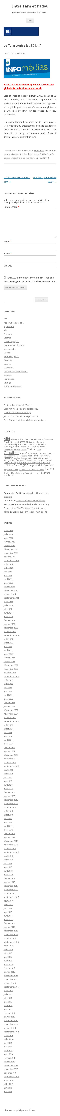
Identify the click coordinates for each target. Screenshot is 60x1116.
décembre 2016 (11, 930)
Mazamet (8, 367)
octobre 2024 (10, 594)
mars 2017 (8, 919)
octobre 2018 (10, 848)
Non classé (39, 150)
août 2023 (8, 639)
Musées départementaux (16, 371)
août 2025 (8, 564)
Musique (8, 375)
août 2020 (8, 769)
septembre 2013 (11, 1076)
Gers (39, 450)
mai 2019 (8, 822)
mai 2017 (8, 912)
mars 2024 (8, 616)
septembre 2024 (11, 597)
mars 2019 (8, 829)
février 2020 (9, 792)
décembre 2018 (11, 841)
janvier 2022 (9, 706)
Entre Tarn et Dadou (30, 6)
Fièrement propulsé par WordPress (19, 1110)
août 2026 (8, 530)
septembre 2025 (11, 560)
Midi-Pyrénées (34, 457)
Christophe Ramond (35, 442)
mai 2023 (8, 646)
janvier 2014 (9, 1061)
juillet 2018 (8, 859)
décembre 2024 (11, 590)
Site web (8, 265)
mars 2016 (8, 964)
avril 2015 (8, 1005)
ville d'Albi (8, 475)
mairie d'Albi (33, 455)
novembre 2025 (11, 553)
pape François (46, 459)
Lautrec (7, 363)
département (39, 446)
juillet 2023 (8, 642)
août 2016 (8, 945)
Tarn (32, 157)
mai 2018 (8, 867)
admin (7, 511)
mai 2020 (8, 781)
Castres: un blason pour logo (17, 412)
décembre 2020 (11, 755)
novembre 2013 (11, 1069)
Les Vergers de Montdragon (15, 456)
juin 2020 (8, 777)
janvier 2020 (9, 796)
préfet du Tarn (11, 465)
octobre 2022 (10, 672)
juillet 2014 (8, 1039)
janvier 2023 (9, 661)
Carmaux (8, 334)
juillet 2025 (8, 567)
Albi (5, 330)
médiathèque (9, 460)
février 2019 (9, 833)
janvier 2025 (9, 586)
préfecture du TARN (25, 462)
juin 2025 (8, 571)
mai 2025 (8, 575)
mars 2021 (8, 743)
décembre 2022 (11, 665)
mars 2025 (8, 582)
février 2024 (9, 620)
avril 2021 (8, 740)
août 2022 (8, 680)
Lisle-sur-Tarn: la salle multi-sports (31, 511)
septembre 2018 (11, 852)
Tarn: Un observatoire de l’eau (30, 500)
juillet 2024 (8, 605)
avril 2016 (8, 960)
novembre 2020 (11, 758)
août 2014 (8, 1035)
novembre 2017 (11, 889)
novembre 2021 (11, 713)
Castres (7, 337)
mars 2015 (8, 1009)
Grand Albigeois (11, 356)
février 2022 (9, 702)
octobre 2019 (10, 807)
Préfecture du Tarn (12, 386)
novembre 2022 (11, 668)
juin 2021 (8, 732)
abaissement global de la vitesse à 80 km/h (29, 154)
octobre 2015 (10, 983)
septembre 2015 (11, 986)
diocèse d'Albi (25, 447)
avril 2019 (8, 826)
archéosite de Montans (32, 439)
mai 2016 (8, 956)
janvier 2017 (9, 927)
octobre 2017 (10, 893)
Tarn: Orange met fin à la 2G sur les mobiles (24, 420)
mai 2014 (8, 1046)
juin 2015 (8, 998)
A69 (5, 319)
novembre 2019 (11, 803)
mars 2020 (8, 788)
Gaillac (7, 352)
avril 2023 (8, 650)
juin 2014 (8, 1043)
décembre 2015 (11, 975)
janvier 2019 (9, 837)
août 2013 (8, 1080)
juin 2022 (8, 687)
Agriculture (9, 326)
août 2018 (8, 855)
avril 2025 (8, 579)
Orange (7, 382)
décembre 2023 (11, 627)
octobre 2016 (10, 938)
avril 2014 (8, 1050)
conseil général (11, 446)
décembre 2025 (11, 549)
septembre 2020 (11, 766)
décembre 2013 (11, 1065)
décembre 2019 (11, 799)
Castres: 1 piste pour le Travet (18, 405)
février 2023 (9, 657)
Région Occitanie (11, 469)
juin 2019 (8, 818)
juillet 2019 (8, 814)
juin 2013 (8, 1087)
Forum (23, 450)
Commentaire (11, 206)
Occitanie (20, 460)
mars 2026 (8, 538)
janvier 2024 (9, 624)
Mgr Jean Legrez (20, 458)
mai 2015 (8, 1001)
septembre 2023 (11, 635)
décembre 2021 (11, 710)
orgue (35, 460)
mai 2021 (8, 736)
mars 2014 (8, 1054)
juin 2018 (8, 863)
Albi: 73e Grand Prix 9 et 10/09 (30, 508)
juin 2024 (8, 609)
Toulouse (44, 473)
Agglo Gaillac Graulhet (14, 322)
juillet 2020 (8, 773)
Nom (7, 241)
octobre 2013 (10, 1072)
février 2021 (9, 747)
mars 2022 (8, 698)
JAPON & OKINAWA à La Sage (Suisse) (21, 416)
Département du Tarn (14, 345)
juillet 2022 (8, 683)
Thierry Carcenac (32, 473)
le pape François (47, 453)
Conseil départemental (36, 444)
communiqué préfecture (15, 444)
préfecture (10, 462)
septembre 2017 (11, 897)
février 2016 (9, 968)
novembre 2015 (11, 979)
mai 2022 (8, 691)
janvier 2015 (9, 1016)
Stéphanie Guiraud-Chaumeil (31, 469)
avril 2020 (8, 784)
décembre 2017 (11, 885)
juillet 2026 (8, 534)
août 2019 (8, 811)
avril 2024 (8, 612)
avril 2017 (8, 915)
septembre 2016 (11, 942)
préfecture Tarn (42, 462)
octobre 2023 (10, 631)
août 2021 (8, 725)
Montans (45, 458)
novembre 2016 (11, 934)
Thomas (7, 508)
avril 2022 (8, 695)
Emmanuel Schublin (12, 450)
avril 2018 (8, 870)
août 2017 (8, 900)
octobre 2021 (10, 717)
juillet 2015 (8, 994)
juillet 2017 (8, 904)
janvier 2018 (9, 882)
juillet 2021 (8, 728)
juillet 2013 (8, 1084)
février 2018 (9, 878)
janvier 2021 (9, 751)
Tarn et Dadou (14, 472)
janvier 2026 (9, 545)
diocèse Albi (9, 349)
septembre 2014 (11, 1031)
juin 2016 (8, 953)
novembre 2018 (11, 844)
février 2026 (9, 541)
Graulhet (8, 360)
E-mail (8, 253)
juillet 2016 (8, 949)
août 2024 (8, 601)
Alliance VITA (16, 439)
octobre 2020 (10, 762)
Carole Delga (10, 442)
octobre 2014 (10, 1028)
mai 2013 (8, 1091)
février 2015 (9, 1013)
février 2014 (9, 1057)
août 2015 (8, 990)
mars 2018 (8, 874)
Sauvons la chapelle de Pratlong (33, 504)
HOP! (22, 453)
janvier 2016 (9, 971)
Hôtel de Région (31, 453)
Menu (30, 20)
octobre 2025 (10, 556)
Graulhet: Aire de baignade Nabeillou (21, 408)
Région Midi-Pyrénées (41, 465)
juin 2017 (8, 908)
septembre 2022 (11, 676)
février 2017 (9, 923)
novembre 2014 (11, 1024)
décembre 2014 (11, 1020)
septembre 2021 (11, 721)
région (24, 465)
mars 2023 (8, 654)
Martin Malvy (45, 456)
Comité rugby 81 (11, 341)
